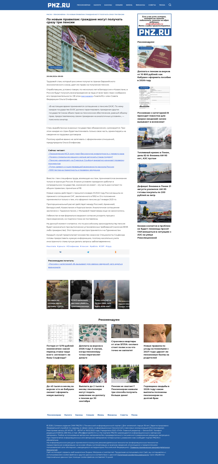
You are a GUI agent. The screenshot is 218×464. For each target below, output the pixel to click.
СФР (102, 246)
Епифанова (73, 246)
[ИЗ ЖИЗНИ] (154, 108)
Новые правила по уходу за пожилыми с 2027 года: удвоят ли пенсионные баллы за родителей (156, 352)
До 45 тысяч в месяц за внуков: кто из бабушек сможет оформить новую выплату (60, 391)
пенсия (84, 246)
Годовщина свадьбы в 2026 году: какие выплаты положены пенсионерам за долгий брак (156, 392)
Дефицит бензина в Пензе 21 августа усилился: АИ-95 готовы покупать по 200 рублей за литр (154, 191)
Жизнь (129, 5)
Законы (108, 5)
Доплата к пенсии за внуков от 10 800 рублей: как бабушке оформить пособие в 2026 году (154, 76)
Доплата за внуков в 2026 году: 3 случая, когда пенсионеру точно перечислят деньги (91, 352)
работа (94, 246)
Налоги (97, 5)
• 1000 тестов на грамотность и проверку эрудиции (74, 170)
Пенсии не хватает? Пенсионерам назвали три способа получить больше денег (124, 391)
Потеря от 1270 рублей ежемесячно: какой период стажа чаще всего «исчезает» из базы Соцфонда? (60, 352)
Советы (152, 5)
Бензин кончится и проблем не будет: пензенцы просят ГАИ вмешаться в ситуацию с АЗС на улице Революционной (154, 232)
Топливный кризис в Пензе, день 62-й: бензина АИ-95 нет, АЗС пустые (153, 155)
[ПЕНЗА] (154, 148)
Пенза (162, 5)
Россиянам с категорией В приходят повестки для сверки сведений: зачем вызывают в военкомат (153, 117)
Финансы (140, 5)
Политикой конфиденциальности (133, 455)
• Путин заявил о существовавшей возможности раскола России (81, 167)
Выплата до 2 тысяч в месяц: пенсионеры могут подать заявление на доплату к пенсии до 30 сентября (92, 393)
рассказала (87, 96)
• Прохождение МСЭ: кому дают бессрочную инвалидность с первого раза (86, 154)
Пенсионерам (83, 5)
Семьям (119, 5)
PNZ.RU (49, 14)
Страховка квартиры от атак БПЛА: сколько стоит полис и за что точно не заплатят (124, 346)
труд (109, 246)
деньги (62, 246)
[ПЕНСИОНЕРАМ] (154, 66)
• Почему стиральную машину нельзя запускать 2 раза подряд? (80, 157)
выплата (52, 246)
